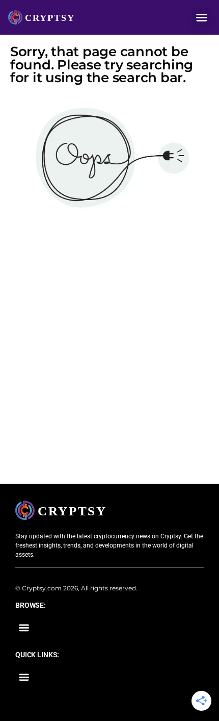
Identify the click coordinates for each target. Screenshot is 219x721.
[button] (202, 17)
